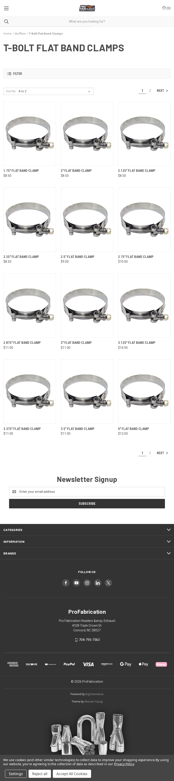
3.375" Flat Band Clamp (22, 429)
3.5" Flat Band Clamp (77, 429)
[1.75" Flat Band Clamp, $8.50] (29, 133)
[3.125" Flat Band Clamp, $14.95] (144, 305)
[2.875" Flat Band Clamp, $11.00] (29, 305)
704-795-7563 (89, 640)
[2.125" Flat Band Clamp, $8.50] (144, 133)
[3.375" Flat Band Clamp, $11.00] (29, 391)
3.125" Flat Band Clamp (136, 343)
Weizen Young (94, 701)
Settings (16, 773)
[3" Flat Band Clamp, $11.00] (87, 305)
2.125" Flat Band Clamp (136, 171)
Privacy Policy (124, 764)
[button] (87, 73)
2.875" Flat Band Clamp (22, 343)
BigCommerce (94, 694)
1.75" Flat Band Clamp (21, 171)
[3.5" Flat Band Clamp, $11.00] (87, 391)
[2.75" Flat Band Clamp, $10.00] (144, 219)
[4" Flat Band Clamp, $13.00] (144, 391)
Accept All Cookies (71, 773)
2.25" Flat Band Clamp (21, 257)
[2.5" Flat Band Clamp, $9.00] (87, 219)
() (168, 8)
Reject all (39, 773)
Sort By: (11, 91)
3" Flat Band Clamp (76, 343)
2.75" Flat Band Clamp (135, 257)
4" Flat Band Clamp (133, 429)
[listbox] (55, 91)
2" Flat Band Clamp (76, 171)
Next (161, 90)
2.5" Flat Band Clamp (77, 257)
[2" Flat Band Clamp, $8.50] (87, 133)
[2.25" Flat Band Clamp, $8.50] (29, 219)
